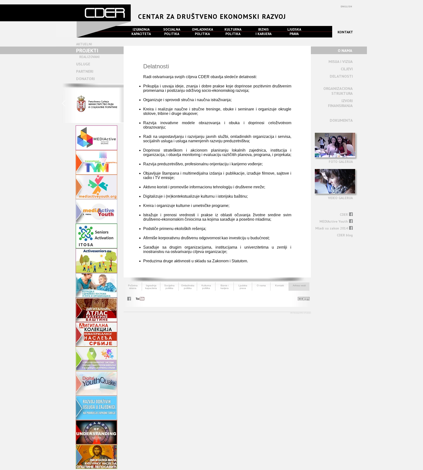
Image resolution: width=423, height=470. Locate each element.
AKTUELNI (84, 44)
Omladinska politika (187, 286)
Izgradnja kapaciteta (151, 286)
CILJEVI (347, 68)
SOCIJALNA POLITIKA (171, 31)
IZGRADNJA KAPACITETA (141, 31)
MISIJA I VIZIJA (341, 61)
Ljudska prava (242, 286)
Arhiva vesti (299, 285)
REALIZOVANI (89, 57)
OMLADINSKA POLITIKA (202, 31)
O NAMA (345, 50)
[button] (90, 103)
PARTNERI (84, 71)
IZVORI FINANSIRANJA (340, 103)
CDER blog (345, 235)
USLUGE (83, 63)
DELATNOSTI (341, 76)
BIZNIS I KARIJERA (263, 31)
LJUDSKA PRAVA (294, 31)
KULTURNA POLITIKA (232, 31)
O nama (261, 285)
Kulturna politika (206, 286)
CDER (344, 214)
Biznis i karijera (225, 286)
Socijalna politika (169, 286)
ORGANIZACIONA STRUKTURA (338, 91)
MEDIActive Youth (333, 221)
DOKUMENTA (341, 120)
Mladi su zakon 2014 (331, 228)
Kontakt (279, 285)
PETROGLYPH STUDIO (300, 313)
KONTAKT (345, 32)
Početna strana (133, 286)
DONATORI (85, 78)
